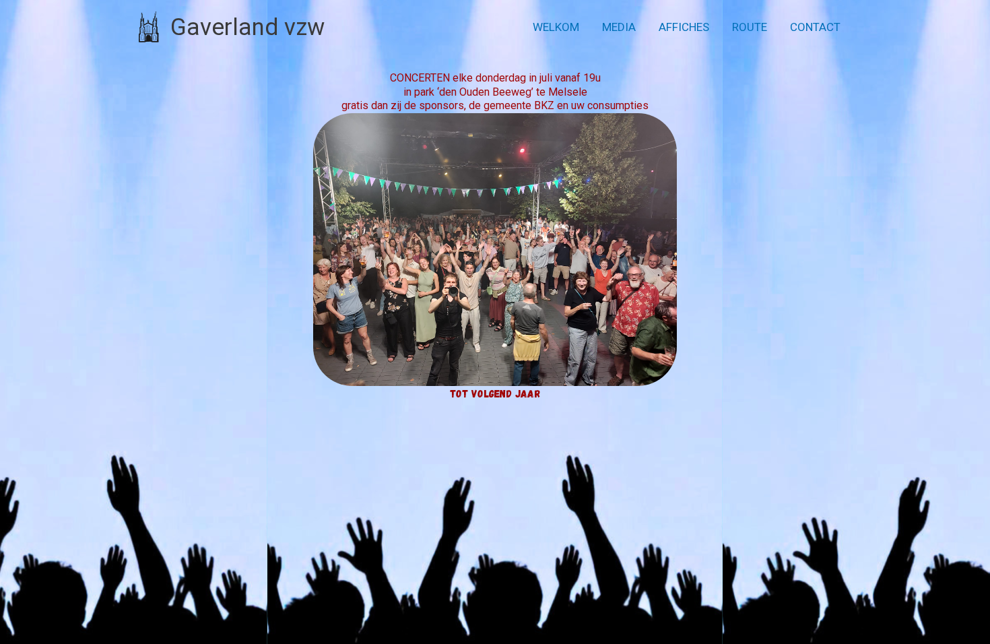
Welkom (556, 27)
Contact (815, 27)
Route (749, 27)
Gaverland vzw (247, 27)
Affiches (684, 27)
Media (619, 27)
